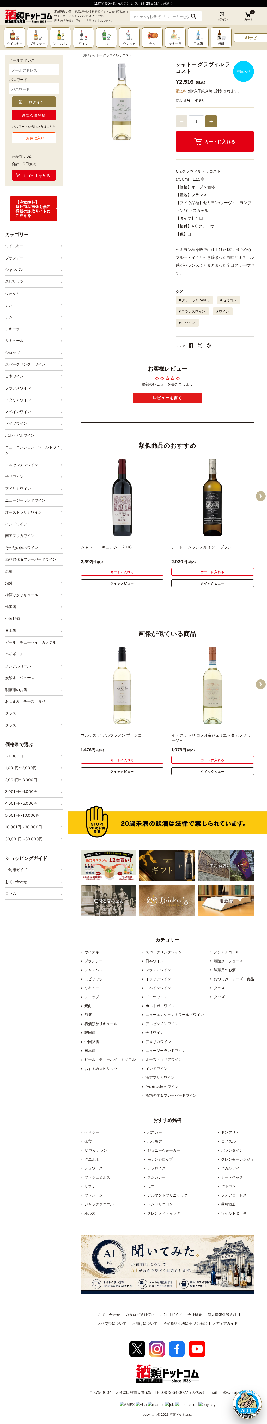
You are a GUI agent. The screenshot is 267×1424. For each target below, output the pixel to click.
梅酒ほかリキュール (21, 595)
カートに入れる (219, 141)
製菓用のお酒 (16, 689)
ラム (9, 317)
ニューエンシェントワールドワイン (32, 450)
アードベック (232, 1177)
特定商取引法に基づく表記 (185, 1323)
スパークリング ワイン (25, 364)
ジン (9, 305)
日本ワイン (14, 376)
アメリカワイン (18, 488)
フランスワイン (18, 388)
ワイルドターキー (235, 1213)
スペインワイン (18, 411)
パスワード (18, 79)
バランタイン (232, 1150)
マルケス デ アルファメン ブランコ (111, 735)
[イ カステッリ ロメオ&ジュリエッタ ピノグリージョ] (212, 685)
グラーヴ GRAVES (195, 300)
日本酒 (10, 630)
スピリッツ (14, 281)
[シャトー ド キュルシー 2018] (122, 497)
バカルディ (230, 1168)
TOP (84, 55)
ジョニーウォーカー (163, 1150)
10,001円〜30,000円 (23, 827)
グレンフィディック (163, 1213)
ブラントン (93, 1195)
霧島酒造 (228, 1204)
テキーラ (12, 328)
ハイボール (14, 654)
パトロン (228, 1186)
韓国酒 (10, 607)
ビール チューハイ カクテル (30, 642)
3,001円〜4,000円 (21, 791)
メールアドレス (22, 60)
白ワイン (188, 322)
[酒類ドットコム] (28, 16)
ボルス (89, 1213)
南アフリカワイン (19, 535)
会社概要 (194, 1314)
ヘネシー (91, 1132)
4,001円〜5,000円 (21, 803)
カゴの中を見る (36, 175)
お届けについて (144, 1323)
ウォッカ (12, 293)
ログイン (222, 19)
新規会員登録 (34, 115)
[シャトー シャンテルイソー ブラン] (212, 497)
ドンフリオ (230, 1132)
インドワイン (16, 524)
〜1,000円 (14, 756)
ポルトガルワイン (19, 435)
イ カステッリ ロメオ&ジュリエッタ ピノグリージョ (211, 738)
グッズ (10, 725)
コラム (10, 893)
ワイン (224, 311)
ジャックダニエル (99, 1204)
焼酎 (9, 571)
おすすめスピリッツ (100, 1068)
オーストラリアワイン (23, 512)
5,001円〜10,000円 (22, 815)
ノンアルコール (18, 666)
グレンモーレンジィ (237, 1159)
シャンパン (14, 269)
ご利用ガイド (16, 869)
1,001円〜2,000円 (21, 768)
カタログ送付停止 (140, 1314)
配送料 (181, 91)
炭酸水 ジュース (19, 677)
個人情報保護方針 (222, 1314)
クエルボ (91, 1159)
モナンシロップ (160, 1159)
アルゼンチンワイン (21, 465)
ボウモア (154, 1141)
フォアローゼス (234, 1195)
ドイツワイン (16, 423)
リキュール (14, 340)
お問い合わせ (16, 881)
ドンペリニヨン (160, 1204)
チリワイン (14, 476)
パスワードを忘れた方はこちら (34, 126)
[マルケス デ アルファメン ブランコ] (122, 685)
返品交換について (111, 1323)
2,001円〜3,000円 (21, 780)
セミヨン (229, 300)
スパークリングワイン (163, 952)
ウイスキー (14, 246)
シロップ (12, 352)
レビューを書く (167, 397)
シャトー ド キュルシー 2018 (106, 547)
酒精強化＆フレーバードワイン (30, 559)
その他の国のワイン (21, 547)
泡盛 (9, 583)
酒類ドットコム (180, 1414)
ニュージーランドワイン (25, 500)
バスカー (154, 1132)
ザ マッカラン (95, 1150)
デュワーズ (93, 1168)
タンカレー (156, 1177)
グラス (10, 713)
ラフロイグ (156, 1168)
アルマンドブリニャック (167, 1195)
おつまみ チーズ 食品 (25, 701)
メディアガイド (225, 1323)
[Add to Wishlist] (150, 533)
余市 (88, 1141)
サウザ (89, 1186)
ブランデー (14, 258)
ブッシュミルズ (97, 1177)
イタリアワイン (18, 400)
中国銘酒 (12, 618)
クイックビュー (122, 583)
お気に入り (35, 138)
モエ (151, 1186)
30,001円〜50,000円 (24, 839)
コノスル (228, 1141)
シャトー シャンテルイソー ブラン (201, 547)
